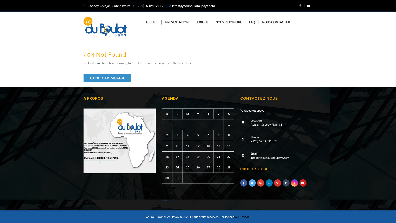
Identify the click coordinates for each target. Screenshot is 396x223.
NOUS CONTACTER (276, 22)
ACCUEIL (151, 22)
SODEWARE (242, 216)
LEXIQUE (202, 22)
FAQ (252, 22)
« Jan (165, 200)
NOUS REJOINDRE (229, 22)
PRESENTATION (177, 22)
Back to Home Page (107, 78)
